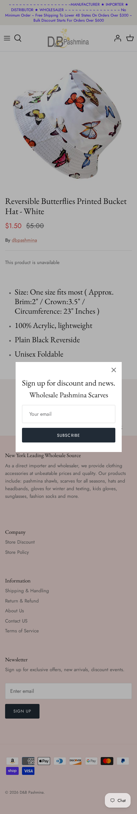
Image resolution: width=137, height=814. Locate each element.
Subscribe (68, 435)
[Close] (114, 370)
